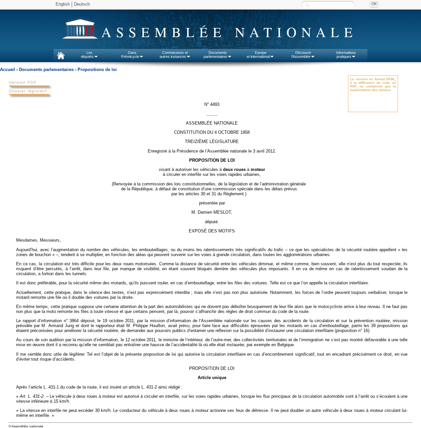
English (63, 4)
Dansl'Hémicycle (130, 55)
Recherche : (307, 5)
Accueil (7, 69)
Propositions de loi (97, 69)
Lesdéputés (87, 55)
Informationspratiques (346, 55)
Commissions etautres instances (174, 55)
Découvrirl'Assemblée (301, 55)
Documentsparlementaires (215, 55)
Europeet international (258, 55)
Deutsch (82, 4)
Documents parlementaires (46, 69)
